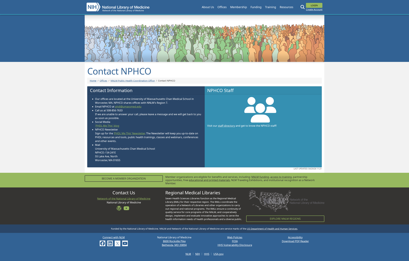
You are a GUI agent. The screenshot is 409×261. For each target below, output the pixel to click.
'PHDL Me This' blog (107, 125)
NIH (197, 254)
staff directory (226, 125)
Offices (103, 80)
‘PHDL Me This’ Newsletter (129, 133)
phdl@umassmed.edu (128, 106)
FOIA (235, 241)
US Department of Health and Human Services (272, 228)
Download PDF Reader (295, 241)
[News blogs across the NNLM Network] (119, 209)
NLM (188, 254)
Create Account (314, 9)
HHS (206, 254)
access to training (281, 177)
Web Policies (234, 237)
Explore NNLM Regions (285, 218)
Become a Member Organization (124, 178)
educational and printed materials (209, 180)
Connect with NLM (114, 237)
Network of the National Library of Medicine (123, 198)
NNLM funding (260, 177)
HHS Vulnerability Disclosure (235, 245)
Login (314, 5)
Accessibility (295, 237)
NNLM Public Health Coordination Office (133, 80)
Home (93, 80)
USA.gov (218, 254)
